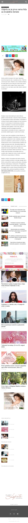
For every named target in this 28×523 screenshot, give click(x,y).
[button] (14, 256)
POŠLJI (14, 266)
